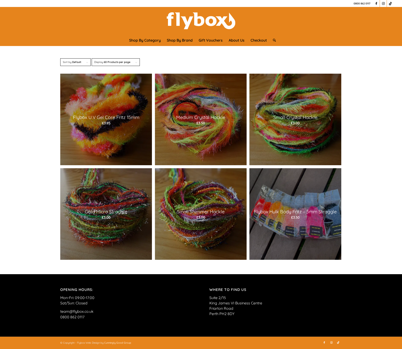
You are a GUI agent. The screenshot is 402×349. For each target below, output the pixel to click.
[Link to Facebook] (376, 3)
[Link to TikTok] (390, 3)
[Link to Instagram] (383, 3)
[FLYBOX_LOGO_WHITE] (201, 20)
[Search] (273, 40)
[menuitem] (145, 40)
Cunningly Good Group (117, 342)
